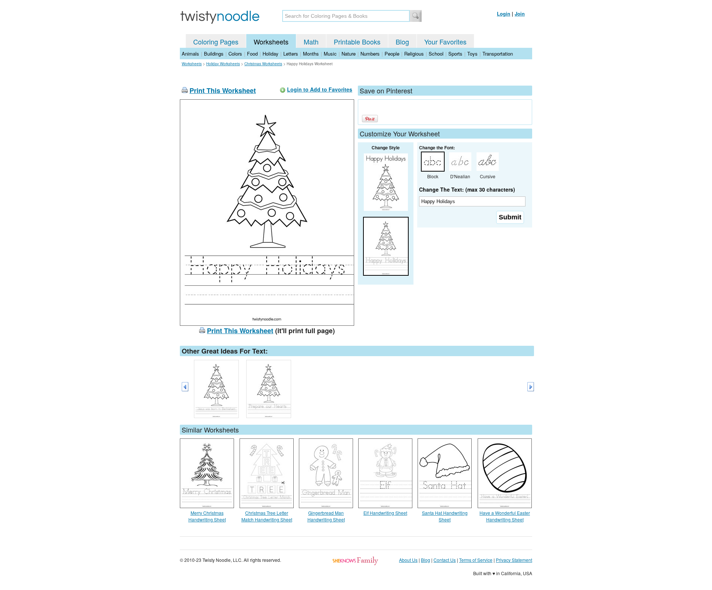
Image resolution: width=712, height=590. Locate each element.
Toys (472, 53)
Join (520, 13)
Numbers (370, 53)
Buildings (214, 53)
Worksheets (271, 41)
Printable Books (357, 41)
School (436, 53)
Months (311, 53)
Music (330, 53)
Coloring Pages (215, 41)
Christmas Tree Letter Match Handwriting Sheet (266, 516)
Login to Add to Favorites (319, 89)
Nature (349, 53)
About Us (408, 560)
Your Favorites (445, 41)
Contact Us (445, 560)
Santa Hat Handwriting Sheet (445, 516)
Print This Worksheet (222, 90)
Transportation (497, 53)
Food (252, 53)
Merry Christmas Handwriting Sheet (207, 516)
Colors (235, 53)
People (392, 53)
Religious (414, 53)
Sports (455, 53)
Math (311, 41)
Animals (190, 53)
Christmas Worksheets (263, 63)
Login (503, 13)
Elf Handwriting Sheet (385, 513)
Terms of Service (475, 560)
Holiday (270, 53)
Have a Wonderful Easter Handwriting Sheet (504, 516)
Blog (402, 41)
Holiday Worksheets (223, 63)
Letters (290, 53)
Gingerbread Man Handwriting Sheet (326, 516)
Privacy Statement (514, 560)
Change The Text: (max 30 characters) (467, 189)
